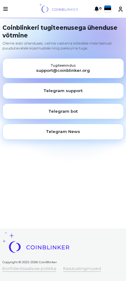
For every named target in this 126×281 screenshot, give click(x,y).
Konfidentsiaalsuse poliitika (29, 268)
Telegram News (63, 131)
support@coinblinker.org (63, 70)
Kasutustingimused (82, 268)
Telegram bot (63, 111)
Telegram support (63, 90)
